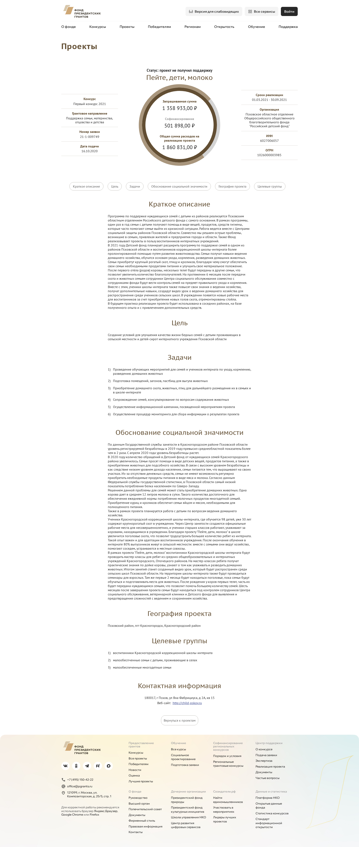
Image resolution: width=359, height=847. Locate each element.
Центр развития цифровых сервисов (185, 825)
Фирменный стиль (142, 820)
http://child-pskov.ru (187, 703)
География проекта (232, 186)
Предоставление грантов (141, 744)
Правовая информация (145, 826)
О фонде (68, 27)
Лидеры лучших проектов (224, 819)
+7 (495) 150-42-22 (80, 779)
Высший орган (139, 803)
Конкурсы (97, 27)
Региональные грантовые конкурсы (228, 764)
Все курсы (178, 749)
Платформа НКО (268, 798)
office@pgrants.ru (79, 786)
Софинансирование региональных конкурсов (228, 746)
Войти (289, 11)
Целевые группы (270, 186)
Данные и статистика (271, 791)
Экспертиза (264, 761)
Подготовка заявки (185, 765)
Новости (135, 770)
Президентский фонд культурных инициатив (187, 810)
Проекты (127, 27)
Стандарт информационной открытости (269, 823)
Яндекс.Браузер (105, 811)
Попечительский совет (145, 809)
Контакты (136, 832)
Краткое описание (86, 186)
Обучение (256, 27)
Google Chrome (72, 814)
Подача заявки (266, 755)
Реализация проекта (270, 766)
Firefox (94, 814)
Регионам (192, 27)
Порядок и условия (227, 756)
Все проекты (138, 758)
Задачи (134, 186)
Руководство (138, 798)
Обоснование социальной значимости (179, 186)
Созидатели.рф (224, 791)
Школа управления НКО (188, 817)
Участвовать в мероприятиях (223, 810)
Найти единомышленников (228, 800)
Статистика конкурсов (272, 813)
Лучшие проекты (141, 781)
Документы (264, 772)
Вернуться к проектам (179, 720)
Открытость (224, 27)
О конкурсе (264, 749)
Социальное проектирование (183, 757)
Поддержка (288, 27)
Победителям (159, 27)
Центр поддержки (269, 743)
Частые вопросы (267, 778)
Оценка (134, 775)
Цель (114, 186)
